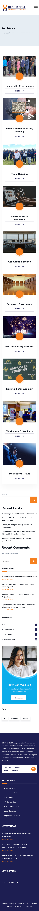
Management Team (12, 793)
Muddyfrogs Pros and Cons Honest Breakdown (19, 514)
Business (14, 718)
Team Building (19, 174)
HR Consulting (10, 802)
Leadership (8, 634)
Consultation (8, 625)
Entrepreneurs (9, 630)
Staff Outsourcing (11, 806)
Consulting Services (19, 261)
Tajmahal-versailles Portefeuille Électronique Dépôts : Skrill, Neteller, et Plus (18, 533)
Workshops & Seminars (19, 431)
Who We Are (9, 788)
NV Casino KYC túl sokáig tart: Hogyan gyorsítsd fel (16, 539)
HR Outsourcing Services (19, 346)
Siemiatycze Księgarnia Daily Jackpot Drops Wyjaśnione (18, 526)
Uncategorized (9, 639)
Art (5, 718)
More (18, 91)
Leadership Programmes (20, 86)
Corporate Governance (19, 304)
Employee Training (12, 815)
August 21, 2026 (7, 610)
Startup (25, 718)
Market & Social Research (19, 218)
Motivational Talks (19, 473)
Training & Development (19, 389)
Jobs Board (8, 797)
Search (4, 494)
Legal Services (10, 811)
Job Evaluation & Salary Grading (19, 130)
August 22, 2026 (7, 579)
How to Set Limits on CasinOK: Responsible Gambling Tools (18, 519)
